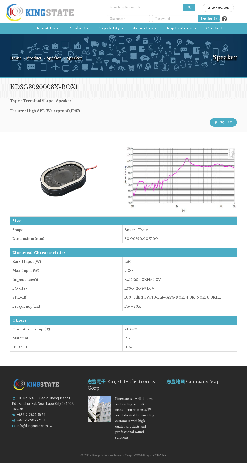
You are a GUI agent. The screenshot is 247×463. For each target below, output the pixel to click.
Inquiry (225, 122)
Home (15, 58)
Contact (214, 28)
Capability (109, 28)
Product (76, 28)
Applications (179, 28)
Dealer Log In (210, 18)
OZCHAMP (158, 455)
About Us (45, 28)
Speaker (54, 58)
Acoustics (143, 28)
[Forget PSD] (224, 19)
